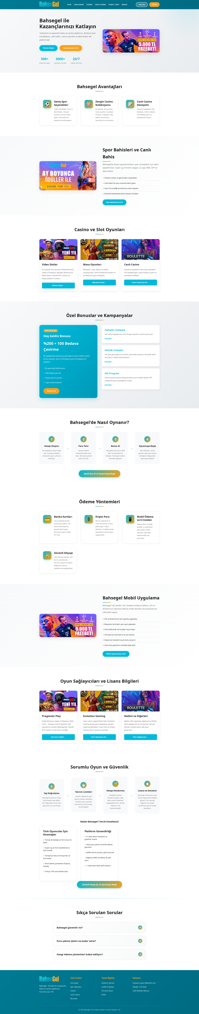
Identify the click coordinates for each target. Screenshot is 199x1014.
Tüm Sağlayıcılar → (141, 737)
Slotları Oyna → (58, 285)
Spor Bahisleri (75, 987)
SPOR (69, 5)
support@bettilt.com (147, 983)
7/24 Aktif (142, 987)
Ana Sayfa (74, 983)
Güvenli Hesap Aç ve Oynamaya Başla (99, 884)
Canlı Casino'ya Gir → (140, 282)
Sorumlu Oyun (107, 991)
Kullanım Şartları (108, 983)
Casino (73, 991)
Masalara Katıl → (99, 282)
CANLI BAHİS (79, 5)
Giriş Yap (142, 5)
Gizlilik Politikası (108, 987)
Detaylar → (109, 338)
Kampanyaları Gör (70, 48)
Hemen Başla (48, 48)
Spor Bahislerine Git (114, 202)
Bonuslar (74, 998)
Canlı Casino (75, 995)
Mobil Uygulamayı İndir (116, 654)
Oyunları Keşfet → (58, 737)
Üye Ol (154, 5)
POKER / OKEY (114, 5)
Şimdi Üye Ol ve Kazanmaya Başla (99, 473)
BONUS (124, 5)
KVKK (104, 995)
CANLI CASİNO (100, 5)
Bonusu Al (51, 391)
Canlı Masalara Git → (99, 737)
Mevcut (146, 991)
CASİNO (89, 5)
